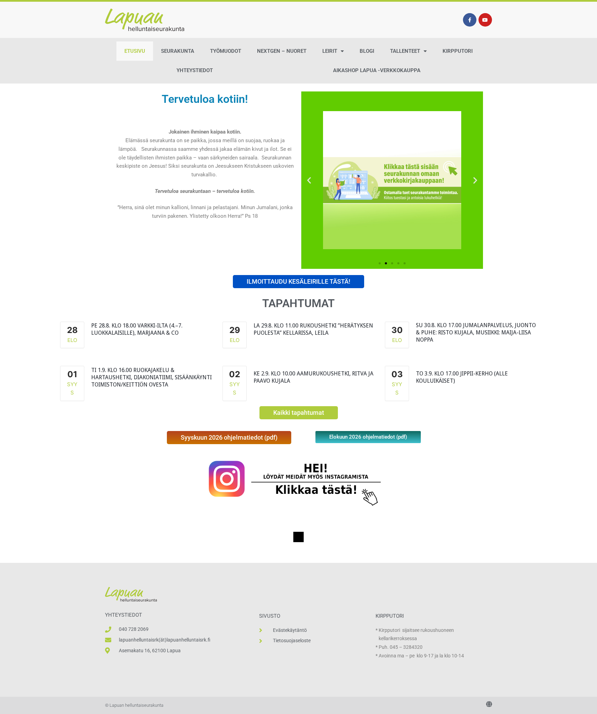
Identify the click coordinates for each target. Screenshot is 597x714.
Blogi (367, 51)
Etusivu (134, 51)
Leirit (329, 51)
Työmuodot (225, 51)
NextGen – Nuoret (281, 51)
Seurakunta (177, 51)
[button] (309, 180)
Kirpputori (458, 51)
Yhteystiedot (195, 70)
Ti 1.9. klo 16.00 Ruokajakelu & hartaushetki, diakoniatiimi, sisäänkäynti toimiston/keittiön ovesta (151, 377)
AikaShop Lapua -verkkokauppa (376, 70)
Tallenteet (405, 51)
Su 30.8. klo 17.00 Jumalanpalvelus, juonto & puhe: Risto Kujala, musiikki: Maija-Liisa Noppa (476, 332)
